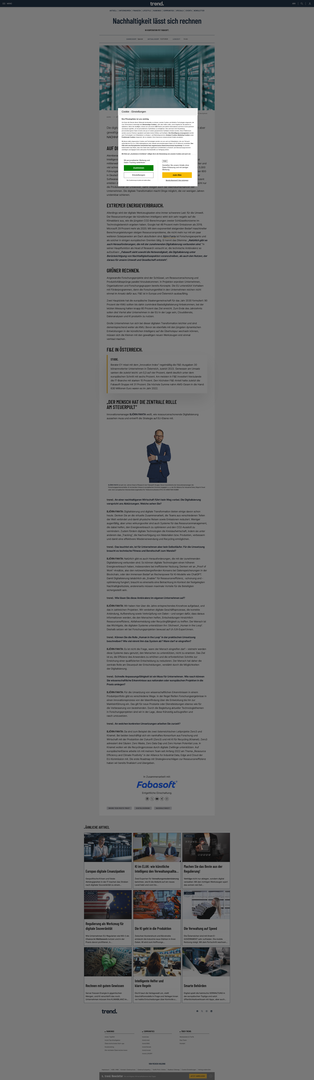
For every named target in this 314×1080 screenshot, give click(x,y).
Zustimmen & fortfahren (138, 168)
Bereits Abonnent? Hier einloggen (177, 180)
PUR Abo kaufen (177, 175)
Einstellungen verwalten (138, 175)
